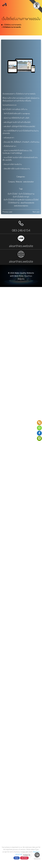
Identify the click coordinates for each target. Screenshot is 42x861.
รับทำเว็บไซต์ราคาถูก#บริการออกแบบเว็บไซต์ (21, 200)
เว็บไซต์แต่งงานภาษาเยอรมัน (12, 25)
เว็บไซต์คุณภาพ (13, 203)
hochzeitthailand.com (10, 105)
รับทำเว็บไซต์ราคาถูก (21, 197)
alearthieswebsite (27, 203)
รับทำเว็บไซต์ (12, 194)
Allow (16, 858)
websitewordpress (21, 206)
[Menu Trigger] (36, 4)
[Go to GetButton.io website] (37, 859)
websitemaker (28, 182)
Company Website (15, 182)
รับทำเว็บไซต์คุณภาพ (26, 194)
